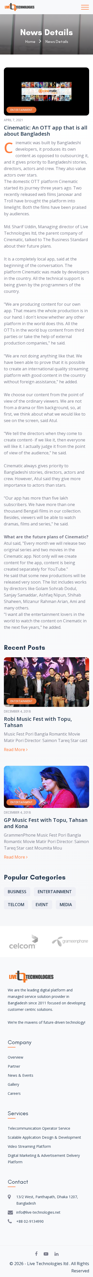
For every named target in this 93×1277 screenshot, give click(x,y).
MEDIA (66, 904)
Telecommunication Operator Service (39, 1128)
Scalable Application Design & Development (44, 1137)
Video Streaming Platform (29, 1146)
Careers (14, 1093)
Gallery (13, 1084)
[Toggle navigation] (85, 7)
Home (30, 41)
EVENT (42, 904)
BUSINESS (17, 891)
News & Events (20, 1075)
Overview (15, 1057)
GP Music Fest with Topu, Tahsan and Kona (46, 823)
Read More (15, 749)
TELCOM (16, 904)
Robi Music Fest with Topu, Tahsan (38, 722)
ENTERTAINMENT (55, 891)
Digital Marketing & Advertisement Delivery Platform (44, 1158)
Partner (14, 1066)
